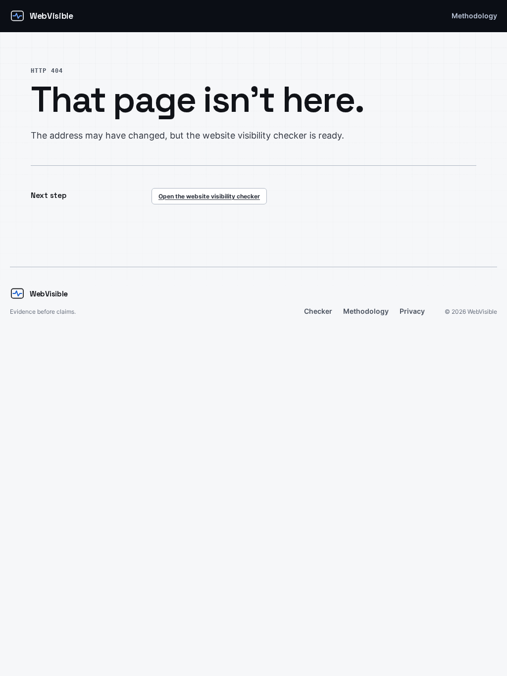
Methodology (474, 15)
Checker (318, 311)
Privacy (412, 311)
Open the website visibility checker (209, 196)
